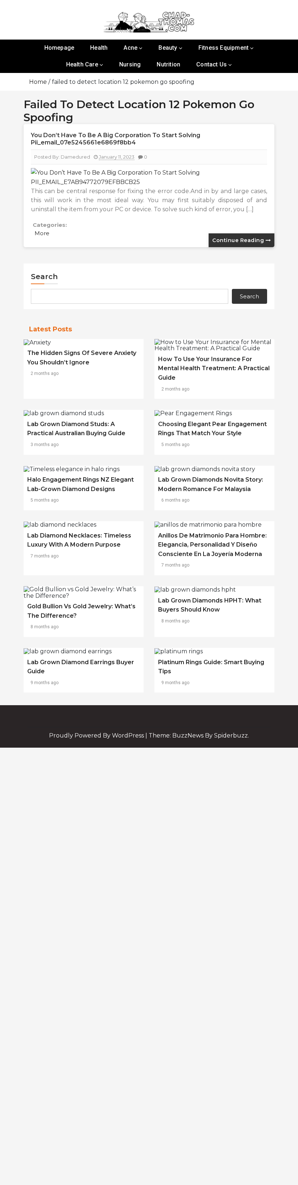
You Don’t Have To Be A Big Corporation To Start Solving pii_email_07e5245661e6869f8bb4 (115, 139)
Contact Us (211, 64)
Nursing (130, 64)
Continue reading (239, 240)
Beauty (167, 47)
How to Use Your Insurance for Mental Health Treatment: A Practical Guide (214, 368)
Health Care (82, 64)
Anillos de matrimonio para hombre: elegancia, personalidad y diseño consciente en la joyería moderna (212, 544)
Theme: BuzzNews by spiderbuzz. (199, 735)
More (42, 233)
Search (44, 276)
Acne (130, 47)
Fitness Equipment (223, 47)
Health (99, 47)
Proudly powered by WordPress (97, 735)
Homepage (59, 47)
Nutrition (168, 64)
